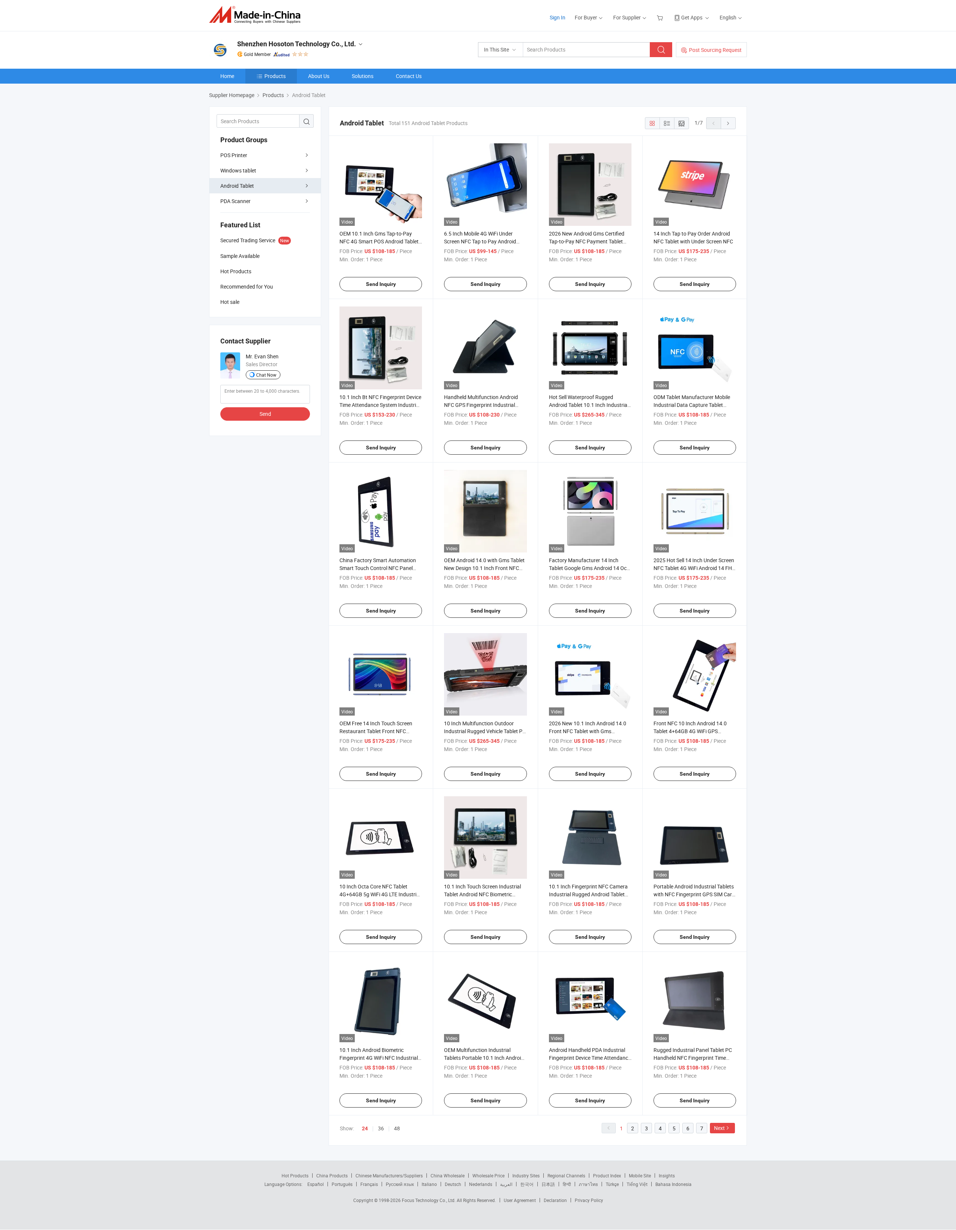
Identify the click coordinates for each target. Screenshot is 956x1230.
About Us (318, 76)
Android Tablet (237, 185)
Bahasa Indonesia (673, 1184)
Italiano (429, 1184)
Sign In (557, 17)
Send (265, 413)
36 (381, 1128)
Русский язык (400, 1184)
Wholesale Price (488, 1175)
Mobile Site (640, 1175)
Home (227, 76)
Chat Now (266, 375)
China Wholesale (448, 1175)
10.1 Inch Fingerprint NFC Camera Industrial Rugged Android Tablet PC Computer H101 (588, 894)
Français (369, 1184)
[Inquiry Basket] (661, 17)
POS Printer (233, 155)
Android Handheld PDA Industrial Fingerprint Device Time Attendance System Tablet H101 (590, 1057)
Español (315, 1184)
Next (719, 1127)
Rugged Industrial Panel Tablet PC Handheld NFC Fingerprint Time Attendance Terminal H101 (693, 1057)
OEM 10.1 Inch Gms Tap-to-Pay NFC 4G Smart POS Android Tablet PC (379, 241)
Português (342, 1184)
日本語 (548, 1184)
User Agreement (520, 1200)
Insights (667, 1175)
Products (275, 76)
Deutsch (453, 1184)
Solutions (362, 76)
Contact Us (409, 76)
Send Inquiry (381, 284)
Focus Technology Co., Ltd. (429, 1200)
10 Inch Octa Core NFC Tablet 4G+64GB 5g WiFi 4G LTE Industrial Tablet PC (379, 894)
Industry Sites (526, 1175)
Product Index (607, 1175)
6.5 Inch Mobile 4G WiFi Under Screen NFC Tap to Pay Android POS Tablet (480, 241)
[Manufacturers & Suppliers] (257, 15)
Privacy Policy (589, 1200)
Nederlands (480, 1184)
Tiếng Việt (637, 1184)
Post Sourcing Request (715, 49)
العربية (506, 1184)
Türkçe (612, 1184)
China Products (332, 1175)
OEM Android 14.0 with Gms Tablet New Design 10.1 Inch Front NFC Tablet (484, 568)
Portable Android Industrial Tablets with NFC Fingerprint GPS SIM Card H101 (694, 894)
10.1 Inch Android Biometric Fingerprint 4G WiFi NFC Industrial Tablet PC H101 (378, 1057)
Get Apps (692, 17)
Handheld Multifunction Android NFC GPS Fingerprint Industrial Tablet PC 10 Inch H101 (481, 404)
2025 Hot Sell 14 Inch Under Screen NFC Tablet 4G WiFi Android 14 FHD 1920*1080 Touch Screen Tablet (694, 568)
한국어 (527, 1184)
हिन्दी (567, 1184)
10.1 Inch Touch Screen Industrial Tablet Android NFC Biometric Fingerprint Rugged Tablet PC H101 (484, 894)
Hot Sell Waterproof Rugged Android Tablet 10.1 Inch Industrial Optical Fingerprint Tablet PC (588, 404)
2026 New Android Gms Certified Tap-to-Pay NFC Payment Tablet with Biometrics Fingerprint (586, 241)
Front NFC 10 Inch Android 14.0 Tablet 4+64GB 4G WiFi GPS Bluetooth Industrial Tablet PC (690, 731)
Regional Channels (566, 1175)
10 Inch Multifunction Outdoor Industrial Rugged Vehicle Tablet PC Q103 (485, 731)
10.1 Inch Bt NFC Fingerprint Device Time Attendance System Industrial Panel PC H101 (380, 404)
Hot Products (295, 1175)
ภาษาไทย (588, 1184)
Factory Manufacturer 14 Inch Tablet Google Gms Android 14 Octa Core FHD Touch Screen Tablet (590, 568)
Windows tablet (238, 170)
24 (365, 1128)
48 (397, 1128)
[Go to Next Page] (728, 123)
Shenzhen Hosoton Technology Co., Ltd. (296, 44)
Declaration (555, 1200)
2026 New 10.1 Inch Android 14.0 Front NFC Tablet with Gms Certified (587, 731)
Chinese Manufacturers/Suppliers (389, 1175)
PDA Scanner (235, 201)
